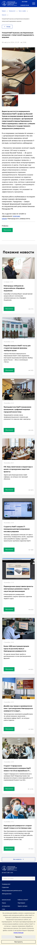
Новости (4, 15)
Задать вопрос (22, 906)
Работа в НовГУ (23, 900)
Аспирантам (6, 906)
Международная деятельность (12, 890)
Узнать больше (18, 932)
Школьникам (6, 900)
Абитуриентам (6, 894)
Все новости (17, 859)
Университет (12, 11)
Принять (18, 937)
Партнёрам (21, 903)
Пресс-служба (22, 11)
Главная (4, 11)
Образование (7, 230)
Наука (4, 903)
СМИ (3, 909)
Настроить (18, 942)
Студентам (5, 887)
